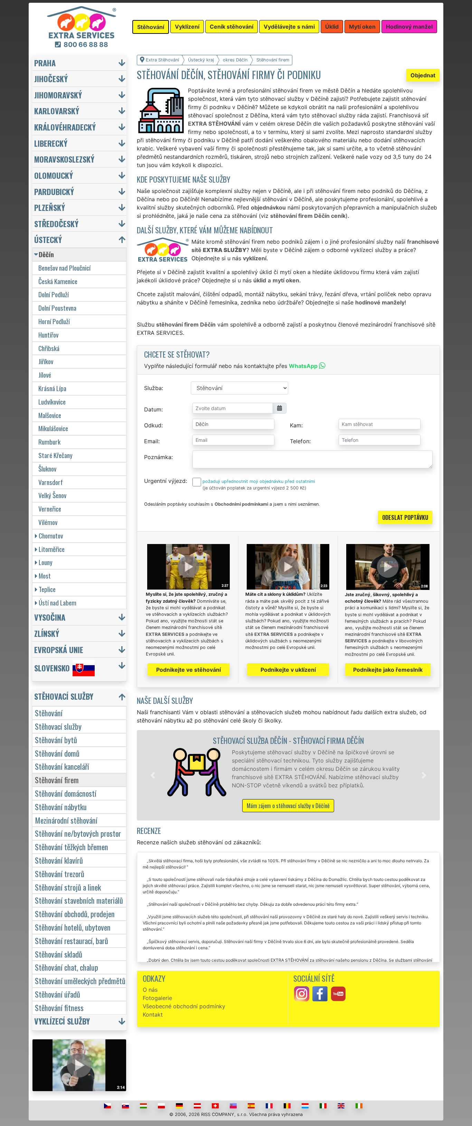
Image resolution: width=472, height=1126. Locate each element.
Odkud (152, 425)
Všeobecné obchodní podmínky (184, 1006)
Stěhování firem (57, 779)
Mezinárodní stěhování (66, 820)
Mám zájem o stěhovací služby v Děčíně (288, 806)
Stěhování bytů (56, 739)
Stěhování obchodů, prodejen (75, 913)
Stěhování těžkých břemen (71, 846)
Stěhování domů (57, 753)
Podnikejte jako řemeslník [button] (388, 669)
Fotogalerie (157, 997)
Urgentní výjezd (165, 480)
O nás (150, 989)
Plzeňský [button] (49, 207)
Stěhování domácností (65, 793)
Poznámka (157, 457)
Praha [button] (45, 62)
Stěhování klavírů (59, 860)
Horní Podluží (54, 321)
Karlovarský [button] (56, 110)
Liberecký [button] (50, 143)
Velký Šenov (52, 495)
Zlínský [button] (46, 633)
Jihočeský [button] (51, 78)
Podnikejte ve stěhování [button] (188, 669)
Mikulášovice (53, 428)
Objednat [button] (422, 75)
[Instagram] (301, 993)
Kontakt (153, 1014)
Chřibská (48, 348)
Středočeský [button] (56, 223)
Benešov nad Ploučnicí (64, 268)
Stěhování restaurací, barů (71, 940)
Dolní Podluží (53, 294)
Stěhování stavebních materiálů (79, 900)
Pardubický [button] (54, 191)
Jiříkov (45, 361)
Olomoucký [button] (53, 175)
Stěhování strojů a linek (68, 887)
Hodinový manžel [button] (409, 26)
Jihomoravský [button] (58, 94)
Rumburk (49, 442)
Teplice (47, 589)
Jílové (44, 375)
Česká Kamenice (57, 281)
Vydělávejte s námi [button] (289, 26)
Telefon (299, 441)
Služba (153, 388)
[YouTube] (338, 993)
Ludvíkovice (52, 402)
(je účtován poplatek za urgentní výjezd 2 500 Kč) (254, 488)
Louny (46, 562)
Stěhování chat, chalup (66, 967)
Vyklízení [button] (187, 26)
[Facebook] (320, 993)
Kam (295, 425)
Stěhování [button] (150, 26)
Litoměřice (52, 549)
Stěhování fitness (59, 1007)
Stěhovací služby (58, 726)
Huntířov (48, 335)
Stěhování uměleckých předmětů (80, 980)
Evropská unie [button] (58, 649)
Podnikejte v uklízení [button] (288, 669)
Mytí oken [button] (362, 26)
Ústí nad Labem (57, 603)
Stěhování (49, 712)
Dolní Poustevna (57, 308)
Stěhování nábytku (61, 806)
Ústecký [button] (48, 239)
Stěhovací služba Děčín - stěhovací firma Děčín (288, 740)
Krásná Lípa (52, 388)
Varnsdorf (50, 482)
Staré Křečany (55, 455)
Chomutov (51, 536)
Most (45, 576)
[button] (152, 775)
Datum (152, 409)
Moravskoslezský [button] (64, 159)
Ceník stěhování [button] (231, 26)
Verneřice (49, 509)
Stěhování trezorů (59, 873)
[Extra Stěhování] (81, 21)
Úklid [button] (332, 26)
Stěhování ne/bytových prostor (78, 833)
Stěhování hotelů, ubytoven (73, 927)
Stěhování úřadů (57, 994)
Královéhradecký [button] (65, 127)
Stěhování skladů (58, 954)
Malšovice (49, 415)
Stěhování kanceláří (62, 766)
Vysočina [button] (49, 617)
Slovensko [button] (52, 668)
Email (151, 441)
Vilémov (47, 522)
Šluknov (47, 469)
